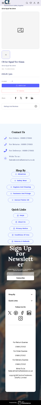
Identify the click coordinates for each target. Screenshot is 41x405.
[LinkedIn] (32, 98)
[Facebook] (15, 98)
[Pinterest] (26, 98)
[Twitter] (21, 98)
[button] (30, 3)
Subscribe (20, 278)
